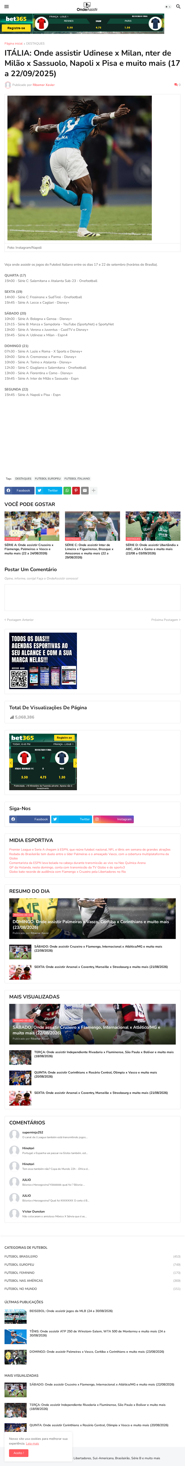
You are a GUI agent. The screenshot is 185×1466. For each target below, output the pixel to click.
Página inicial (14, 44)
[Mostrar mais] (93, 490)
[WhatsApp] (67, 490)
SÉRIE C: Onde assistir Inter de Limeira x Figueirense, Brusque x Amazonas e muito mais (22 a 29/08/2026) (89, 551)
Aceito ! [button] (19, 1453)
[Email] (85, 490)
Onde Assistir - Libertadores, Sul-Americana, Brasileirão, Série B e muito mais (105, 1458)
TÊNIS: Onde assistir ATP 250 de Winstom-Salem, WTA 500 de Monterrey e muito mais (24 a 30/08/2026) (97, 1333)
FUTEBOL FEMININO (92, 1273)
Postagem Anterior (20, 620)
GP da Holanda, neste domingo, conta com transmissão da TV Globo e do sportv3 (67, 867)
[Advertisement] (92, 439)
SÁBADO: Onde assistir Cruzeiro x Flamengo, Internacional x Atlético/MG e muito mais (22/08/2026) (98, 949)
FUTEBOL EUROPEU (48, 478)
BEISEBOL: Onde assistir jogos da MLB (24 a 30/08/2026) (71, 1311)
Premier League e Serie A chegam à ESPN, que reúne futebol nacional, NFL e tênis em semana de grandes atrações (90, 849)
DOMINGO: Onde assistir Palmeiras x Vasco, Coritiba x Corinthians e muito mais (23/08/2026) (97, 1352)
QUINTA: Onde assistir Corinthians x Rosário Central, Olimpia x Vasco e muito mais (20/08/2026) (95, 1075)
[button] (6, 7)
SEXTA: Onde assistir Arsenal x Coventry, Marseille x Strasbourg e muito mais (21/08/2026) (101, 967)
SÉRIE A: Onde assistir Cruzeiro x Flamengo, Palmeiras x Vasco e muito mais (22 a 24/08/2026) (29, 549)
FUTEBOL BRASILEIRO (92, 1256)
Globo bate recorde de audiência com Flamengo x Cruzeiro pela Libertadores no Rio (67, 872)
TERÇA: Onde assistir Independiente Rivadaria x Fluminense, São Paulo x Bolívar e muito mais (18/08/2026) (104, 1054)
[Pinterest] (76, 490)
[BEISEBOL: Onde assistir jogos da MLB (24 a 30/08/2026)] (16, 1316)
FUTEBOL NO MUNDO (92, 1289)
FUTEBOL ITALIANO (77, 478)
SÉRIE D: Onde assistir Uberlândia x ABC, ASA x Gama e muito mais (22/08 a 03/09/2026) (152, 549)
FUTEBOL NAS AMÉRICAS (92, 1281)
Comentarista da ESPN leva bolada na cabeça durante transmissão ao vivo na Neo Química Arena (77, 863)
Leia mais (32, 1443)
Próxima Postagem (164, 620)
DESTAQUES (35, 44)
